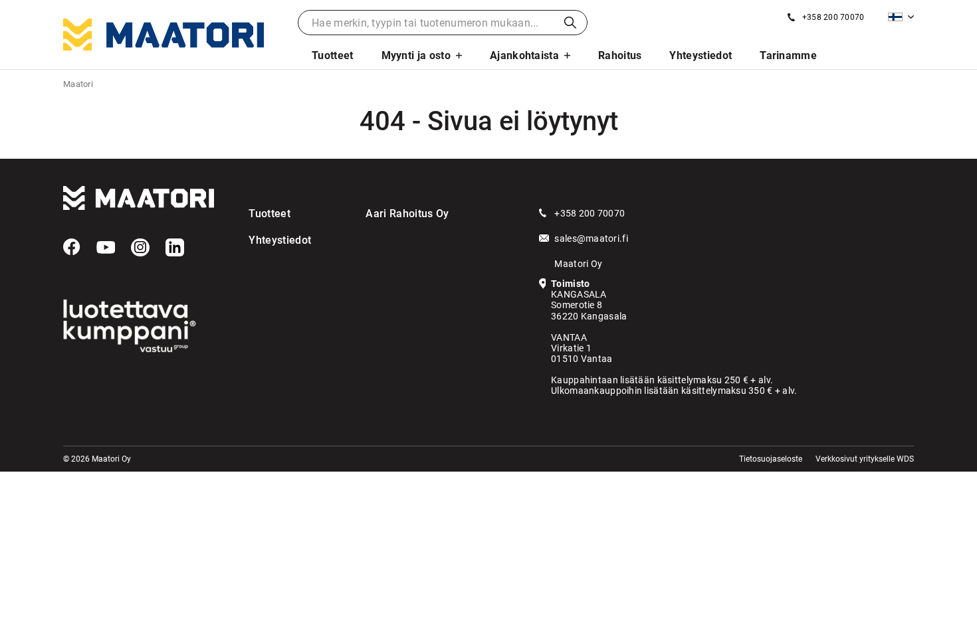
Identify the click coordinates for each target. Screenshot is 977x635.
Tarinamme (788, 55)
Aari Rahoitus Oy (407, 213)
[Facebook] (71, 247)
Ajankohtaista (524, 55)
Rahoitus (620, 55)
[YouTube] (105, 247)
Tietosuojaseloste (770, 459)
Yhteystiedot (700, 55)
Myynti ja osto (416, 55)
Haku (570, 22)
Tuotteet (333, 55)
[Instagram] (140, 247)
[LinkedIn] (174, 247)
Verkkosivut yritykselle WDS (864, 459)
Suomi (901, 17)
